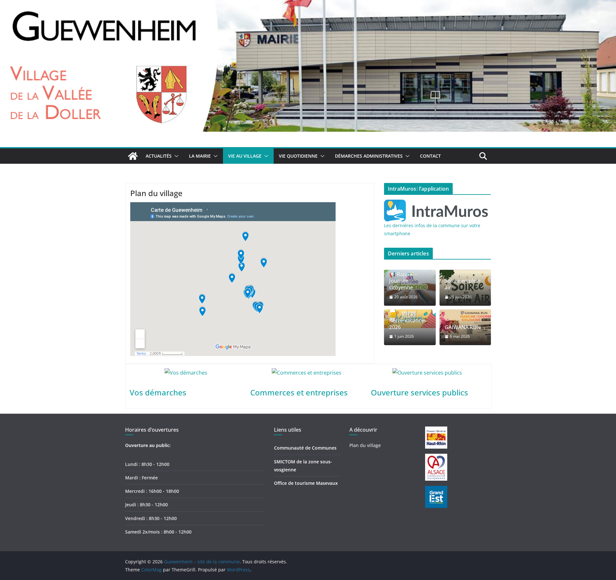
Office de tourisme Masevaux (306, 483)
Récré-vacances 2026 (408, 324)
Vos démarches (158, 392)
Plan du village (365, 445)
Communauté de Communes (305, 448)
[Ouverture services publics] (427, 372)
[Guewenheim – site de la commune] (308, 4)
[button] (175, 156)
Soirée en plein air (463, 284)
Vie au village (244, 156)
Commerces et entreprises (299, 392)
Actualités (159, 156)
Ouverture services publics (419, 392)
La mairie (200, 156)
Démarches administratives (369, 156)
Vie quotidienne (298, 156)
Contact (430, 156)
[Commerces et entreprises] (306, 372)
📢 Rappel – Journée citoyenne (403, 281)
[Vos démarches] (186, 372)
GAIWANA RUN (463, 327)
